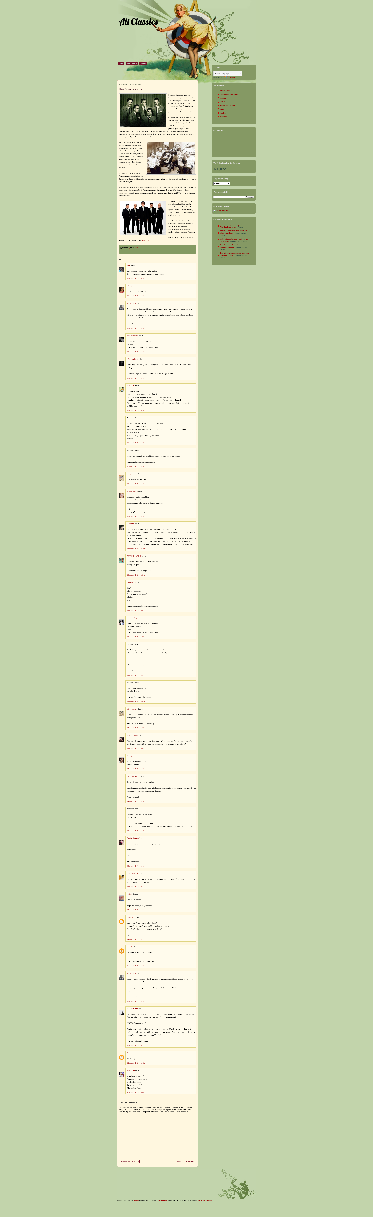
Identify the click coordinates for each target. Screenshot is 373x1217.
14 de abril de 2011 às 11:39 (136, 910)
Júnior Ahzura (132, 1009)
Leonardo (130, 524)
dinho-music (132, 303)
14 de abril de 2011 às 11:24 (136, 886)
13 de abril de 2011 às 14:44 (136, 278)
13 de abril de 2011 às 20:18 (136, 575)
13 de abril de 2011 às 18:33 (136, 484)
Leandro (130, 947)
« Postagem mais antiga (186, 1161)
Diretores (223, 98)
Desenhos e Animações (229, 94)
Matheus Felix (132, 873)
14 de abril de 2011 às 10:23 (136, 801)
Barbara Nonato (133, 776)
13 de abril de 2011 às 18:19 (136, 443)
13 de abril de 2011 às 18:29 (136, 466)
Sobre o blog (132, 63)
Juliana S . (131, 386)
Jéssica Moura (132, 491)
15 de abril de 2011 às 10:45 (136, 1001)
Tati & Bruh (131, 582)
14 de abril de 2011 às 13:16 (136, 939)
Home (121, 63)
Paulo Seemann (133, 1053)
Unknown (130, 917)
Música (131, 249)
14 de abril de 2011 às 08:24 (136, 701)
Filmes (222, 102)
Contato (143, 63)
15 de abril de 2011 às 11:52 (136, 1045)
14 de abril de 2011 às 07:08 (136, 675)
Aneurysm (131, 1070)
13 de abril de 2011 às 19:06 (136, 548)
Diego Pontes (132, 474)
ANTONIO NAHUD (134, 556)
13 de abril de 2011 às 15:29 (136, 296)
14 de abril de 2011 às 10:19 (136, 769)
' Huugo (130, 286)
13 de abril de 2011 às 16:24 (136, 410)
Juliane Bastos (132, 735)
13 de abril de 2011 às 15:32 (136, 328)
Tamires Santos (133, 838)
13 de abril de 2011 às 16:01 (136, 378)
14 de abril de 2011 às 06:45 (136, 637)
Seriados (223, 117)
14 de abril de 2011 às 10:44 (136, 831)
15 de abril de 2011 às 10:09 (136, 966)
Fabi (128, 265)
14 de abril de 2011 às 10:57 (136, 866)
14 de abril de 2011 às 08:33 (136, 728)
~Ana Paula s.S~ (133, 359)
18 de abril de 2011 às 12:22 (136, 1063)
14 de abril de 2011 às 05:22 (136, 610)
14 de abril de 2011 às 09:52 (136, 748)
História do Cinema (227, 105)
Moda (222, 109)
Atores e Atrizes (226, 91)
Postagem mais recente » (129, 1161)
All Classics (138, 21)
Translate (232, 77)
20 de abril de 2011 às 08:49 (136, 1092)
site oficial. (146, 240)
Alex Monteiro (132, 336)
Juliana (129, 894)
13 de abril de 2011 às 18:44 (136, 516)
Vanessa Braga (132, 618)
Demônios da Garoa (130, 89)
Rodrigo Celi (132, 756)
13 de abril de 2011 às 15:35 (136, 352)
